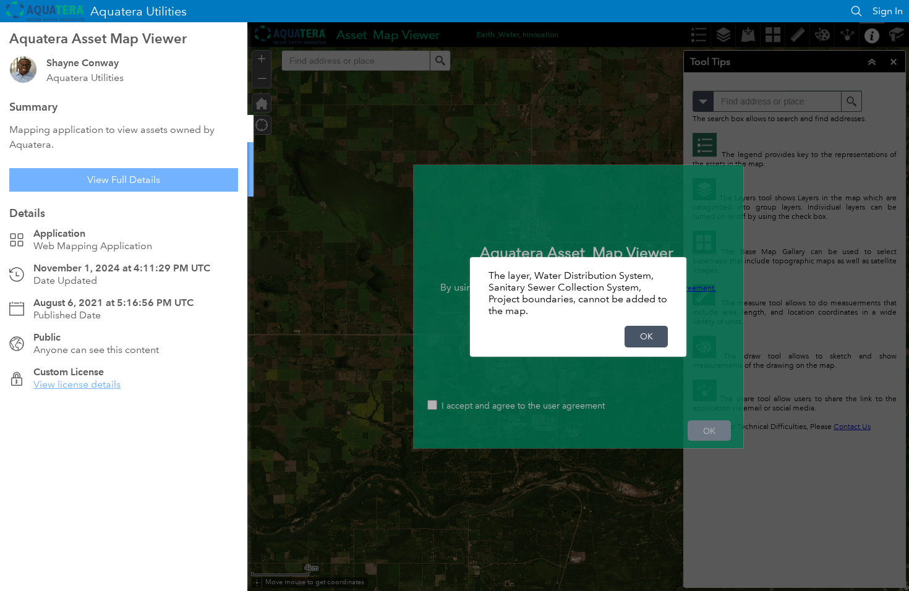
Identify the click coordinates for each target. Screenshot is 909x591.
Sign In (888, 11)
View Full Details (123, 179)
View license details (77, 384)
